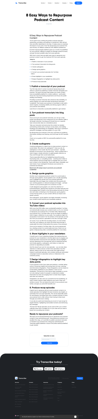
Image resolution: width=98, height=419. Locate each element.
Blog (58, 398)
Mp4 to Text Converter (33, 394)
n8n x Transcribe (18, 404)
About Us (59, 384)
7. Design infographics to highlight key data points (45, 79)
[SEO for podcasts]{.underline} (52, 138)
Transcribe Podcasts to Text (48, 384)
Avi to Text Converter (33, 399)
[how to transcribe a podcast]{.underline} (45, 108)
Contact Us (60, 387)
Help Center (60, 389)
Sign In (78, 3)
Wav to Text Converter (33, 389)
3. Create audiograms (37, 67)
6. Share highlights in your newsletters (41, 76)
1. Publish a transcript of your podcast (42, 61)
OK (75, 416)
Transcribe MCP (18, 406)
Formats (31, 382)
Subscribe (49, 343)
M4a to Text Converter (33, 387)
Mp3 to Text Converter (33, 384)
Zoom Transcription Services (20, 399)
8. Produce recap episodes (38, 81)
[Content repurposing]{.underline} (39, 49)
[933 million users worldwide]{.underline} (50, 208)
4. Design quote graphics (38, 69)
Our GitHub (60, 395)
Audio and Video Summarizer (20, 390)
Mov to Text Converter (33, 396)
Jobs (58, 400)
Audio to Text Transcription (20, 384)
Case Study (74, 387)
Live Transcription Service (19, 393)
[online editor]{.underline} (60, 323)
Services (17, 382)
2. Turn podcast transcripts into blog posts (43, 64)
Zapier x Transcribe (18, 401)
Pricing (71, 3)
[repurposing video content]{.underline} (46, 230)
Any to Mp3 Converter (33, 401)
